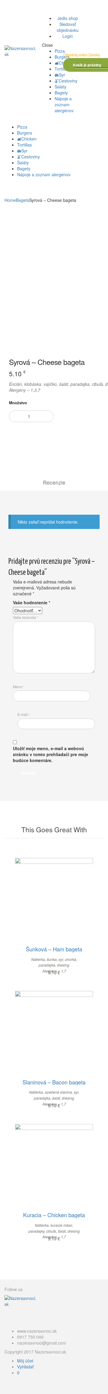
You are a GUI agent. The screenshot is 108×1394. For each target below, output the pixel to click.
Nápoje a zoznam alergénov (64, 104)
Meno (18, 686)
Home (10, 200)
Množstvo (18, 402)
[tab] (54, 482)
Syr (62, 75)
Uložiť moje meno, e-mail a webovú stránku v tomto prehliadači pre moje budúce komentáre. (50, 754)
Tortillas (62, 69)
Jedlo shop (67, 18)
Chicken (29, 139)
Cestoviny (68, 81)
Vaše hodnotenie (31, 602)
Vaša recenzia (25, 617)
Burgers (62, 57)
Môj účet (25, 1361)
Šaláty (60, 87)
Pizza (60, 51)
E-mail (23, 714)
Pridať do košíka (57, 440)
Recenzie (54, 482)
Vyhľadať (25, 1367)
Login (67, 36)
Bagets (22, 200)
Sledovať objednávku (68, 27)
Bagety (61, 93)
